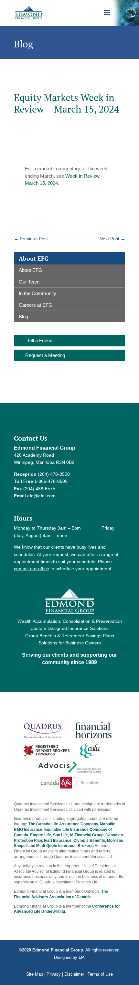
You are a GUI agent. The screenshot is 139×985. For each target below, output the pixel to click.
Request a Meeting (45, 355)
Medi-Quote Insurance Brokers (64, 845)
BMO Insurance (28, 829)
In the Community (37, 293)
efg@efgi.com (41, 495)
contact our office (31, 568)
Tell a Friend (39, 340)
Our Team (29, 281)
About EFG (30, 270)
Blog (23, 316)
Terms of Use (100, 974)
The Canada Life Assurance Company (63, 824)
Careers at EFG (35, 305)
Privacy (54, 974)
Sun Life (60, 835)
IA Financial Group (86, 835)
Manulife (107, 824)
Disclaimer (74, 974)
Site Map (34, 974)
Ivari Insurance (57, 840)
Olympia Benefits (89, 840)
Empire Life (40, 835)
